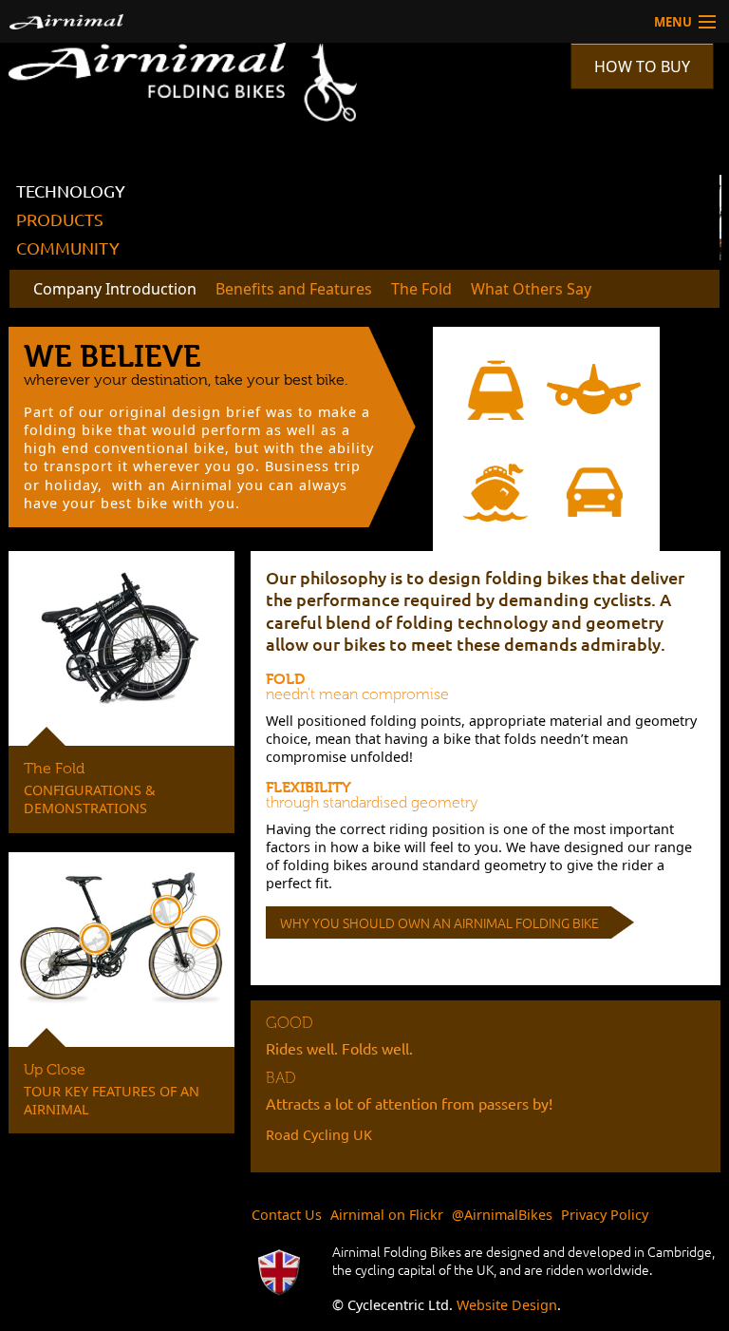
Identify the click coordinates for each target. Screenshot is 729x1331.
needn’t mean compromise (357, 694)
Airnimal (191, 21)
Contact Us (287, 1215)
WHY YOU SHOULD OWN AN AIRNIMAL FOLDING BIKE (439, 922)
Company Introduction (114, 288)
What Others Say (531, 288)
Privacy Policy (604, 1215)
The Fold (421, 288)
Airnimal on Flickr (386, 1215)
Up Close (54, 1069)
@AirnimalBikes (502, 1215)
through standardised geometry (372, 802)
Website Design (507, 1305)
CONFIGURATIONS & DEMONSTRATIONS (90, 799)
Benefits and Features (293, 288)
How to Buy (642, 66)
